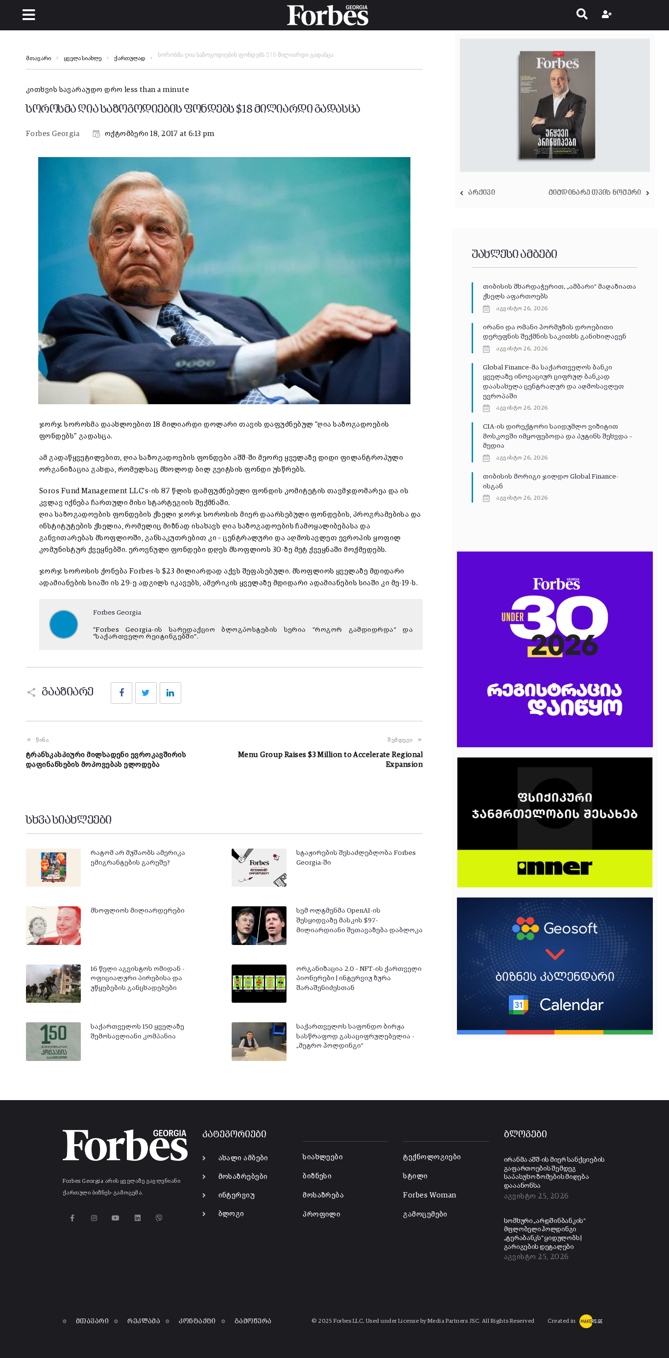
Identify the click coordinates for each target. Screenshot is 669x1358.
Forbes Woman (429, 1195)
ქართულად (129, 59)
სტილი (415, 1176)
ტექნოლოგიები (432, 1157)
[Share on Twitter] (146, 693)
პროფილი (321, 1214)
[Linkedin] (137, 1218)
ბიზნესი (317, 1176)
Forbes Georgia (52, 134)
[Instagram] (93, 1218)
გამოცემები (425, 1214)
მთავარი (38, 59)
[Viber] (159, 1218)
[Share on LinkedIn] (170, 693)
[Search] (582, 15)
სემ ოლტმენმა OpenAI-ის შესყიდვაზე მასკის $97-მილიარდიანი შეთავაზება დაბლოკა (359, 920)
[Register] (608, 15)
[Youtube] (115, 1218)
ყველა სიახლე (82, 59)
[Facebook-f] (72, 1218)
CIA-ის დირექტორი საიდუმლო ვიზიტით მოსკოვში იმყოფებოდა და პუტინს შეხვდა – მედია (557, 436)
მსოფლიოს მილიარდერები (138, 910)
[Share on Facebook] (121, 693)
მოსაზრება (323, 1195)
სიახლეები (323, 1157)
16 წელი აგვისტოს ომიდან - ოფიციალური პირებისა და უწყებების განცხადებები (138, 978)
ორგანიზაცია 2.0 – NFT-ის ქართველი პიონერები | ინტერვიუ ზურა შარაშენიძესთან (359, 978)
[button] (28, 14)
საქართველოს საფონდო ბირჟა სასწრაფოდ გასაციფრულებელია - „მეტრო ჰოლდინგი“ (355, 1036)
